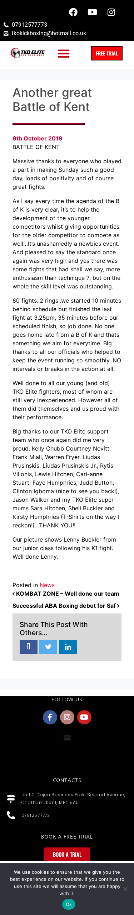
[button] (63, 53)
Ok (69, 904)
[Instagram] (111, 12)
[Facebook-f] (50, 717)
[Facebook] (73, 12)
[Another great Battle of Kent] (29, 647)
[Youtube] (92, 12)
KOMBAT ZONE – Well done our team (67, 593)
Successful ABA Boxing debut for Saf (65, 605)
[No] (125, 889)
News (47, 585)
